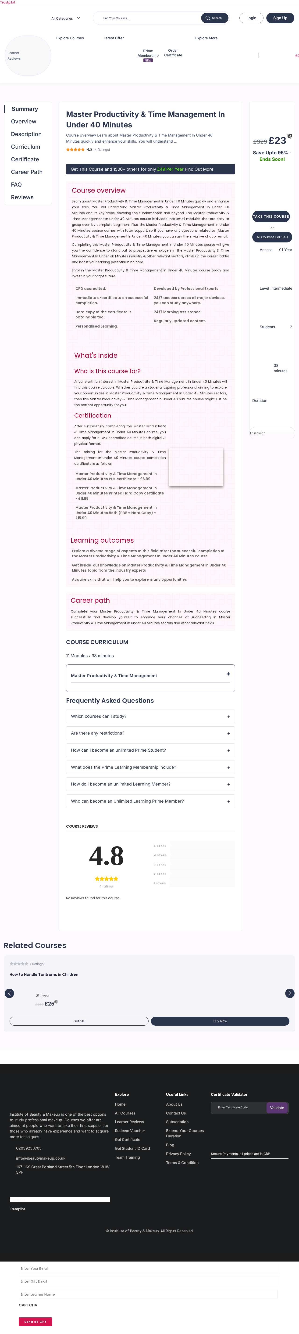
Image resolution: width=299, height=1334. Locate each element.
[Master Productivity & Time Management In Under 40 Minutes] (272, 116)
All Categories (62, 18)
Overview (23, 121)
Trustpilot (7, 2)
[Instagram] (49, 1185)
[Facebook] (15, 1185)
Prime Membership (148, 55)
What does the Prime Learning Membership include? (123, 767)
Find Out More (199, 169)
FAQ (16, 184)
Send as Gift (35, 1322)
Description (26, 134)
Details (79, 1021)
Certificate (25, 159)
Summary (25, 108)
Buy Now (220, 1021)
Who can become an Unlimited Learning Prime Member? (127, 801)
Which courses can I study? (98, 716)
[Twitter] (32, 1185)
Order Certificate (173, 52)
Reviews (22, 197)
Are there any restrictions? (97, 733)
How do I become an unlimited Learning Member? (121, 784)
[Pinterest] (65, 1185)
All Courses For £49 (272, 237)
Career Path (27, 172)
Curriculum (25, 146)
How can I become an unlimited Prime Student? (118, 750)
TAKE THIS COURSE (271, 216)
